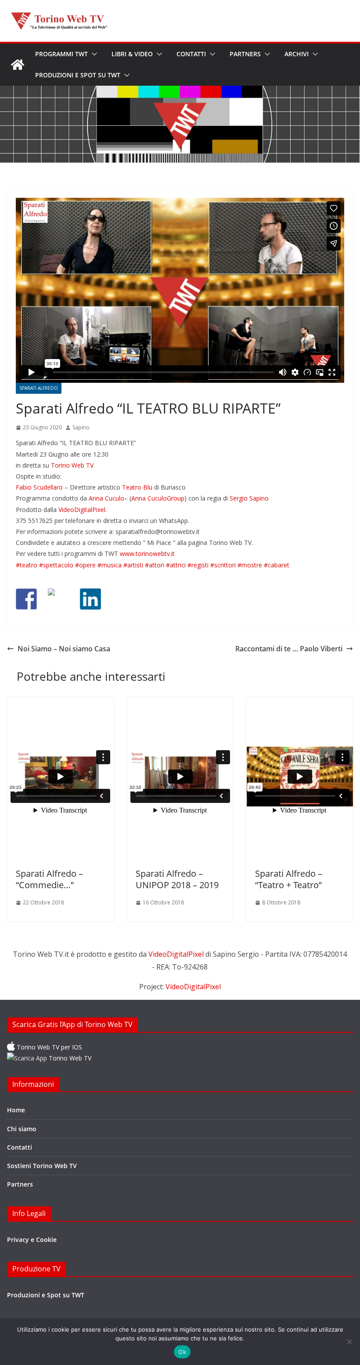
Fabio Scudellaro (39, 487)
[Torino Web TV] (17, 64)
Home (16, 1110)
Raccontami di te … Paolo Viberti (288, 648)
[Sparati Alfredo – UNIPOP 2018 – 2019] (180, 778)
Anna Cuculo (106, 498)
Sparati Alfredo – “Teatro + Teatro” (288, 879)
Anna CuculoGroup (157, 498)
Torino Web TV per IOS (48, 1047)
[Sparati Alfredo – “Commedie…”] (60, 778)
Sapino (81, 427)
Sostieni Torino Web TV (42, 1166)
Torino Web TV (72, 465)
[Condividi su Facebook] (26, 599)
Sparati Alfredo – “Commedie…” (49, 879)
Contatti (191, 54)
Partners (245, 54)
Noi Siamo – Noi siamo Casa (64, 648)
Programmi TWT (61, 54)
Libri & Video (132, 54)
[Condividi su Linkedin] (90, 599)
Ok (182, 1351)
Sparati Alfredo (38, 388)
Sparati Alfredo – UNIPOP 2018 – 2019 (177, 879)
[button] (92, 54)
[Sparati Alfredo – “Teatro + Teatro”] (299, 778)
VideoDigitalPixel (81, 509)
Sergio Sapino (249, 498)
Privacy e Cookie (32, 1239)
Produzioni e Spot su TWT (77, 75)
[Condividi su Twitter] (58, 599)
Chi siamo (21, 1129)
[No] (349, 1341)
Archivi (296, 54)
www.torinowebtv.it (147, 553)
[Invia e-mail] (122, 599)
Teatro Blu (137, 487)
